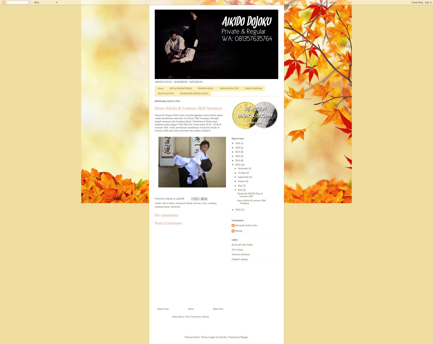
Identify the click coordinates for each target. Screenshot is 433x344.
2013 (238, 209)
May (240, 185)
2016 (238, 156)
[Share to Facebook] (202, 198)
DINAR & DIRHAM (253, 88)
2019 (238, 143)
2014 (238, 164)
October (242, 173)
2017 (238, 152)
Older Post (218, 309)
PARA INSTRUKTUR (229, 88)
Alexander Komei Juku (246, 225)
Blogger (244, 337)
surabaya (211, 203)
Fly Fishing (237, 249)
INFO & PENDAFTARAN (181, 88)
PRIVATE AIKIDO (205, 88)
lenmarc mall (199, 203)
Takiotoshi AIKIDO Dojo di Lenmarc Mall (250, 195)
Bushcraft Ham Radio (242, 245)
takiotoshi (175, 207)
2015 (238, 160)
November (243, 168)
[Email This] (193, 198)
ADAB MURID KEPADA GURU (194, 93)
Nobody (239, 231)
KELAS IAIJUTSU (166, 93)
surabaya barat (162, 207)
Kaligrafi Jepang (239, 259)
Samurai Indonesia (241, 254)
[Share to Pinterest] (206, 198)
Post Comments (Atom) (197, 316)
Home (160, 88)
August (242, 181)
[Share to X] (199, 198)
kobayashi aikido (184, 203)
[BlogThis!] (196, 198)
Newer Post (163, 309)
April (240, 190)
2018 (238, 147)
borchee (223, 337)
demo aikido (168, 203)
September (243, 177)
